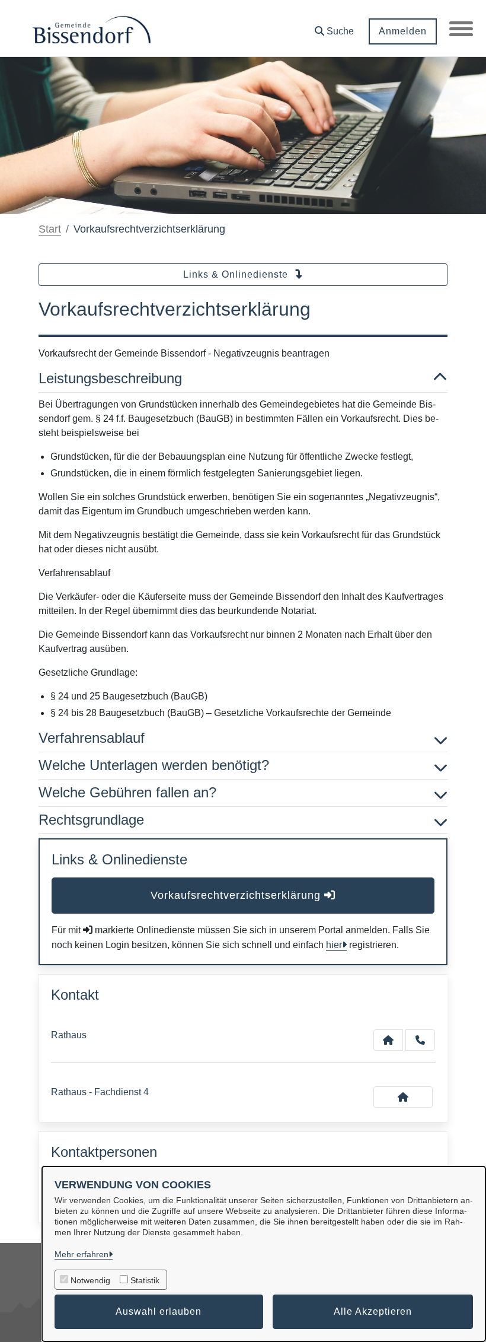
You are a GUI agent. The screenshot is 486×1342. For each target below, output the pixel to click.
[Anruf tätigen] (420, 1040)
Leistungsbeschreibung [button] (110, 378)
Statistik (144, 1280)
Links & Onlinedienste (237, 274)
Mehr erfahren (81, 1254)
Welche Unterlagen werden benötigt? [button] (154, 765)
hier (334, 945)
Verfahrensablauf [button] (92, 738)
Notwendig (90, 1280)
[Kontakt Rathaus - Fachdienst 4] (403, 1097)
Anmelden (403, 31)
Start (50, 229)
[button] (334, 27)
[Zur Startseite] (91, 28)
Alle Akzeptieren (373, 1311)
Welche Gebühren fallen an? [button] (127, 792)
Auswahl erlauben (159, 1311)
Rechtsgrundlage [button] (91, 820)
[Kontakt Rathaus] (388, 1040)
